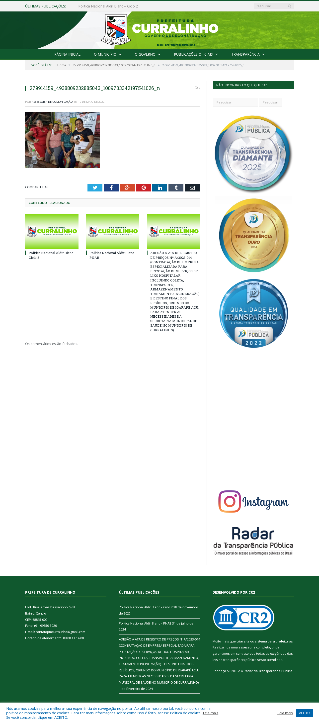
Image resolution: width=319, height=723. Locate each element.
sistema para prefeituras (274, 641)
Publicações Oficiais (193, 54)
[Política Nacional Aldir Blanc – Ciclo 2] (52, 231)
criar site (243, 641)
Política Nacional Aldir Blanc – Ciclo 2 (146, 607)
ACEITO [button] (304, 713)
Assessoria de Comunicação (52, 101)
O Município (105, 54)
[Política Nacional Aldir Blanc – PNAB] (112, 231)
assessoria (247, 647)
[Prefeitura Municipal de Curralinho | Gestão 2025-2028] (159, 29)
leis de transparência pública (234, 659)
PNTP (234, 671)
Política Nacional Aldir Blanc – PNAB (107, 6)
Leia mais (210, 712)
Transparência (245, 54)
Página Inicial (67, 54)
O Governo (145, 54)
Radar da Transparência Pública (268, 671)
